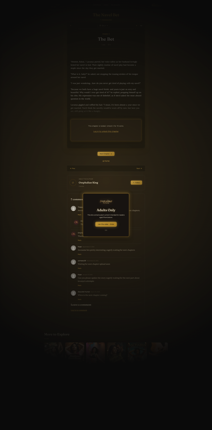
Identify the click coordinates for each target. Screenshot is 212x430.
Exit (106, 230)
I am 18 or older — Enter (106, 224)
